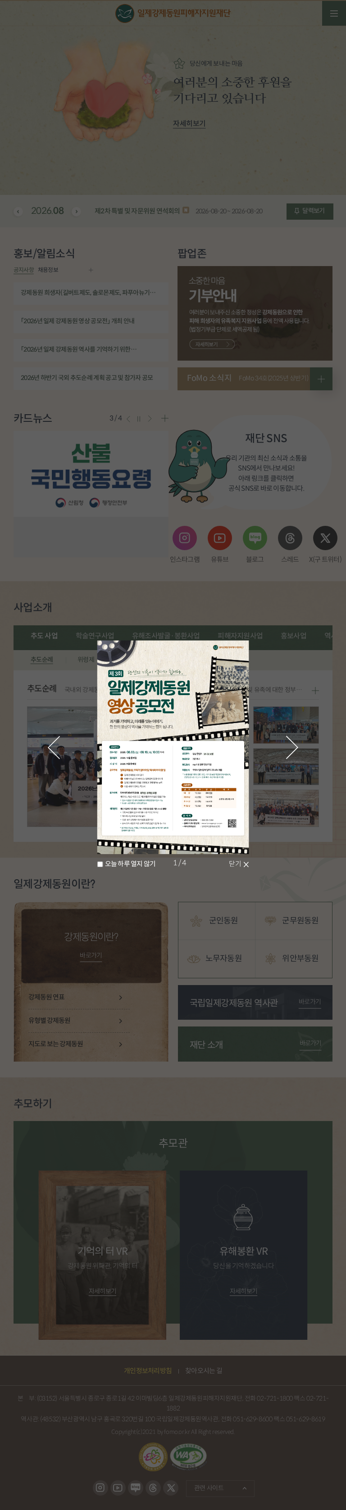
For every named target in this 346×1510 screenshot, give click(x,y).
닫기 (235, 864)
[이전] (54, 747)
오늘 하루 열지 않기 (130, 864)
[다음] (292, 747)
